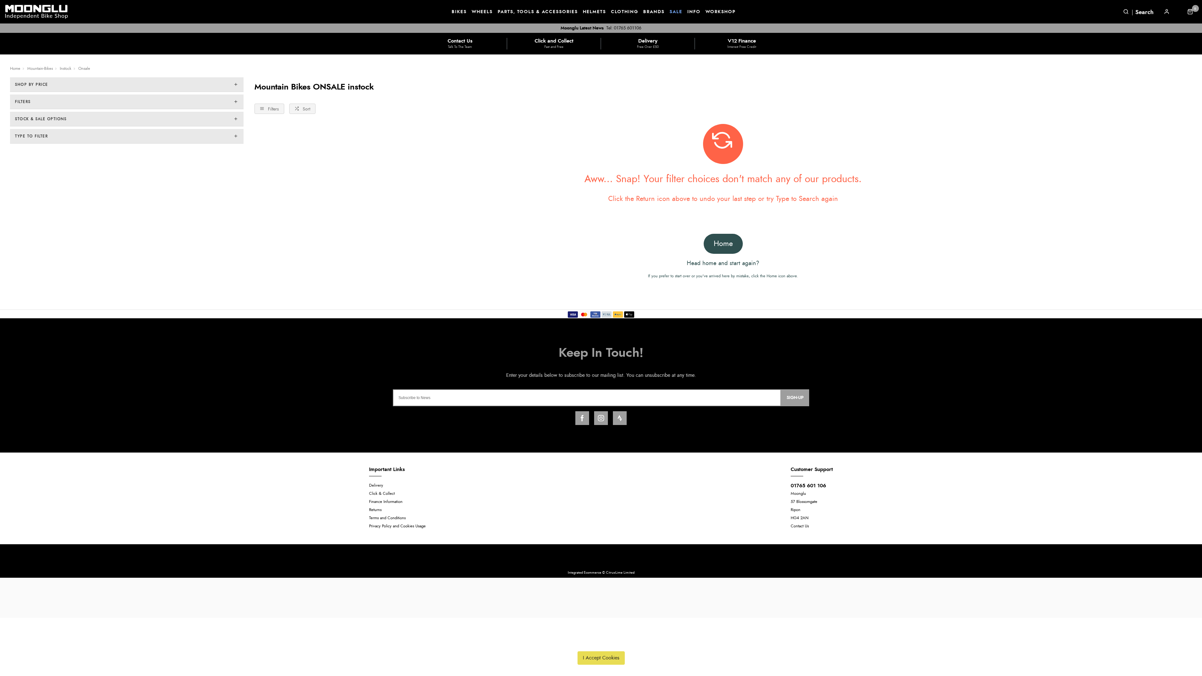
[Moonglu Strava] (620, 418)
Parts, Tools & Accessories (538, 12)
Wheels (482, 12)
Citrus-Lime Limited (620, 572)
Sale (676, 12)
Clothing (624, 12)
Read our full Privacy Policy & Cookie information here (601, 643)
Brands (654, 12)
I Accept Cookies (601, 657)
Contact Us (800, 526)
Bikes (459, 12)
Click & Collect (382, 494)
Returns (375, 510)
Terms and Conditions (387, 518)
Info (694, 12)
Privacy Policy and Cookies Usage (397, 526)
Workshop (721, 12)
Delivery (376, 486)
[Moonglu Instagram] (601, 418)
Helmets (594, 12)
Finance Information (386, 502)
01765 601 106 (808, 485)
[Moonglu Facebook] (582, 418)
